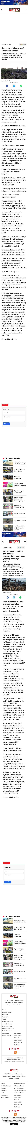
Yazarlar (4, 1019)
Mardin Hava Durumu (7, 1030)
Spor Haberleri (5, 1033)
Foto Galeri (5, 1014)
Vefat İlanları (17, 1037)
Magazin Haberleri (6, 1035)
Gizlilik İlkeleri (9, 1002)
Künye (8, 1005)
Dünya (9, 44)
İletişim (14, 1005)
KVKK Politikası (9, 1000)
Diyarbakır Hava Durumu (8, 1028)
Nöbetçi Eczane (17, 1033)
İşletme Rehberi (18, 1040)
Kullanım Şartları (19, 1000)
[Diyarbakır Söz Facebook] (9, 1049)
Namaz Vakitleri (17, 1035)
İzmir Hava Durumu (7, 1026)
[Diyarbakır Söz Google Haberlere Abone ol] (22, 44)
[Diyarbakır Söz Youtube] (18, 1049)
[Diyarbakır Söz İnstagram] (15, 1049)
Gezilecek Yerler (18, 1042)
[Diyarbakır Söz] (14, 10)
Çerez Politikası (18, 1002)
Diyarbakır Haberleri (7, 1012)
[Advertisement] (14, 28)
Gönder (6, 423)
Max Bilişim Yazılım (20, 1061)
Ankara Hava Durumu (7, 1023)
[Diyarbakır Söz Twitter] (12, 1049)
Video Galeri (5, 1016)
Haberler (4, 44)
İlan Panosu (17, 1044)
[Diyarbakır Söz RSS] (15, 1052)
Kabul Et (14, 1124)
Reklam (19, 1005)
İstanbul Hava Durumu (7, 1021)
